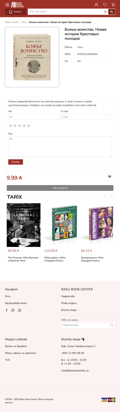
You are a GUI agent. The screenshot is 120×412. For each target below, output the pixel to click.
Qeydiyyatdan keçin (16, 303)
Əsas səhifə (12, 22)
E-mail (64, 111)
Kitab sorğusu (69, 303)
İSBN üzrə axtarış (69, 319)
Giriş (7, 296)
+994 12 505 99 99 (72, 353)
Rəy (10, 133)
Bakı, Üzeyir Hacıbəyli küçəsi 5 (78, 346)
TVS (7, 360)
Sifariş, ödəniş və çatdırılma (20, 353)
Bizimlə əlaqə (69, 310)
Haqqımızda (67, 296)
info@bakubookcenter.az (75, 370)
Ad (10, 111)
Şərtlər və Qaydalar (16, 346)
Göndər (15, 162)
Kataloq (17, 11)
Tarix (14, 197)
